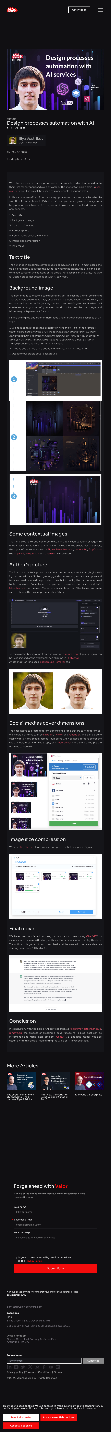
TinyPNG (19, 553)
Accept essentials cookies (58, 1417)
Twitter (58, 734)
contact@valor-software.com (24, 1307)
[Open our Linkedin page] (9, 1367)
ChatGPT (50, 553)
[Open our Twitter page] (23, 1367)
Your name (20, 1207)
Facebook (74, 734)
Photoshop (73, 657)
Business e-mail (23, 1220)
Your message (22, 1232)
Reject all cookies (21, 1417)
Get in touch (79, 9)
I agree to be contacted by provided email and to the (45, 1259)
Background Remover (52, 661)
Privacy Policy (34, 1260)
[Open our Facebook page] (44, 1367)
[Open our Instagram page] (16, 1367)
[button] (100, 9)
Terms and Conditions (38, 1372)
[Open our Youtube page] (51, 1367)
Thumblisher (64, 742)
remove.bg (81, 549)
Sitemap (58, 1372)
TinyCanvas (95, 549)
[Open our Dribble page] (30, 1367)
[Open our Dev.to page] (58, 1367)
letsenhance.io (64, 549)
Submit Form (55, 1268)
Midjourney (32, 553)
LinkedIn (48, 734)
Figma (51, 549)
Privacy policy (15, 1372)
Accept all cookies (21, 1425)
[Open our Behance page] (37, 1367)
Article (11, 119)
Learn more (90, 1408)
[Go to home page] (12, 9)
